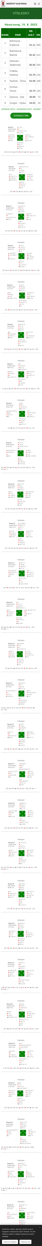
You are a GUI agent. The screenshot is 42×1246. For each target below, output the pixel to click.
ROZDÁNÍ (37, 109)
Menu (39, 4)
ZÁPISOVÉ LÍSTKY (8, 109)
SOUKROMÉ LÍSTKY (24, 109)
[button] (35, 3)
